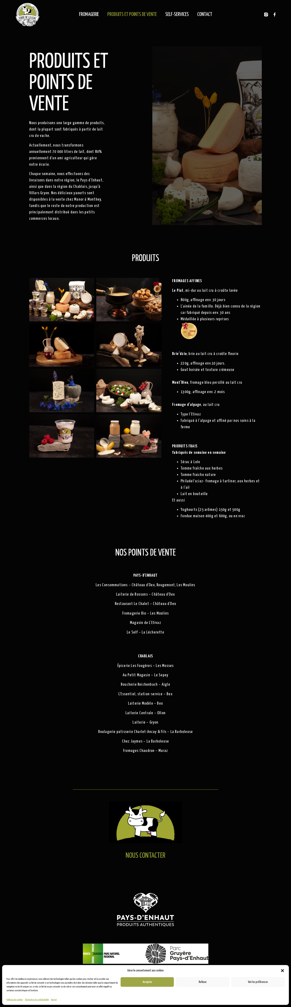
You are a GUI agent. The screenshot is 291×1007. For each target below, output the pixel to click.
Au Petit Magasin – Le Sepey (145, 675)
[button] (282, 970)
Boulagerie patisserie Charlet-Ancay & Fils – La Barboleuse (145, 732)
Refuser (203, 982)
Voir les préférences (258, 982)
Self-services (177, 14)
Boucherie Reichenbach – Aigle (145, 684)
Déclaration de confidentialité (37, 999)
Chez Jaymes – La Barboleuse (145, 741)
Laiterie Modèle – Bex (145, 703)
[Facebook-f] (275, 14)
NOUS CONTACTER (145, 855)
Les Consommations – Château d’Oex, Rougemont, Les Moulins (145, 585)
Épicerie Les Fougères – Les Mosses (145, 666)
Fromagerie (89, 14)
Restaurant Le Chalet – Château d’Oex (145, 604)
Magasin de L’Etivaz (145, 623)
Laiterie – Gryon (145, 722)
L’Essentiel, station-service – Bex (145, 694)
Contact (204, 14)
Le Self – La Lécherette (145, 632)
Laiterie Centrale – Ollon (145, 713)
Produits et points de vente (132, 14)
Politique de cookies (14, 999)
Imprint (54, 999)
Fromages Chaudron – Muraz (145, 751)
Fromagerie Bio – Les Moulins (145, 613)
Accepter (147, 982)
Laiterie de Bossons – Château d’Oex (145, 594)
